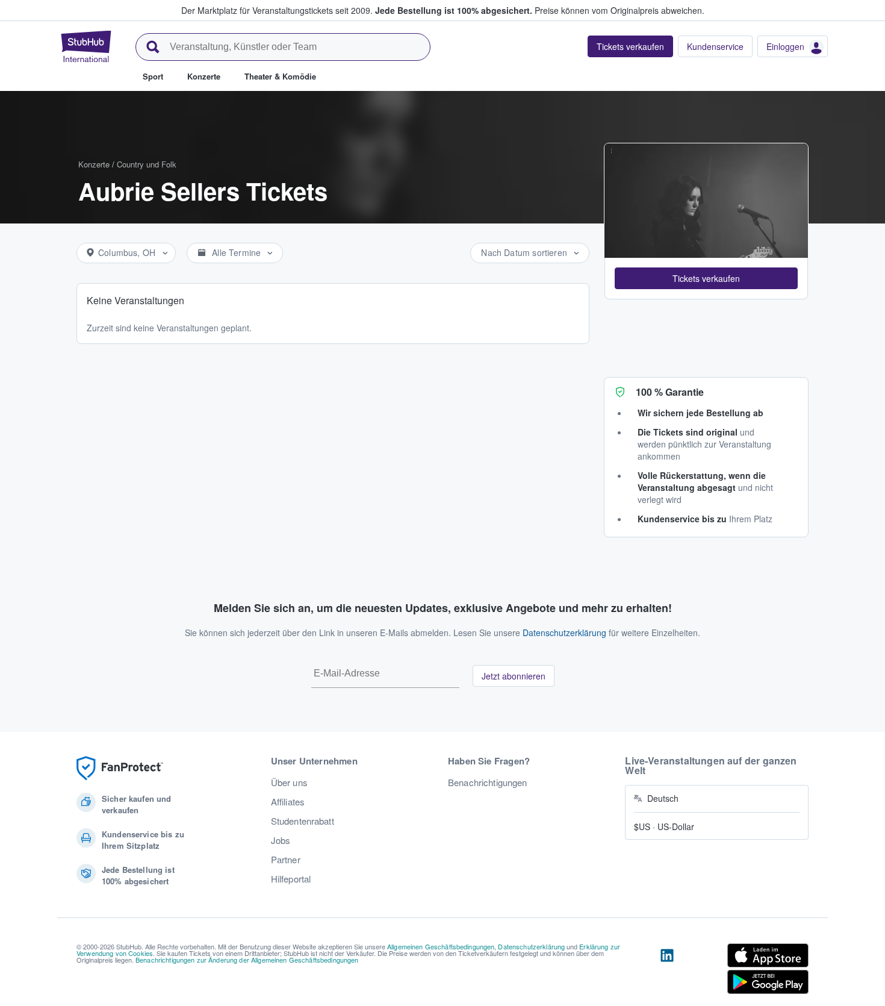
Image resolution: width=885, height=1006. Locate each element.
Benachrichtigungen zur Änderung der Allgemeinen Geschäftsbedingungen (247, 959)
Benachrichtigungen (487, 782)
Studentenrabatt (302, 821)
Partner (285, 859)
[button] (706, 278)
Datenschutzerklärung (564, 632)
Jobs (281, 840)
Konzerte (94, 164)
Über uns (289, 782)
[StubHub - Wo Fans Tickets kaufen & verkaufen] (86, 46)
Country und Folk (146, 164)
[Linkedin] (667, 971)
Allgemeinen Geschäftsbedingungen (440, 946)
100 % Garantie (670, 392)
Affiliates (288, 802)
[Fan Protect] (119, 768)
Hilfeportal (291, 879)
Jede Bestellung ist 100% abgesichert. (453, 10)
